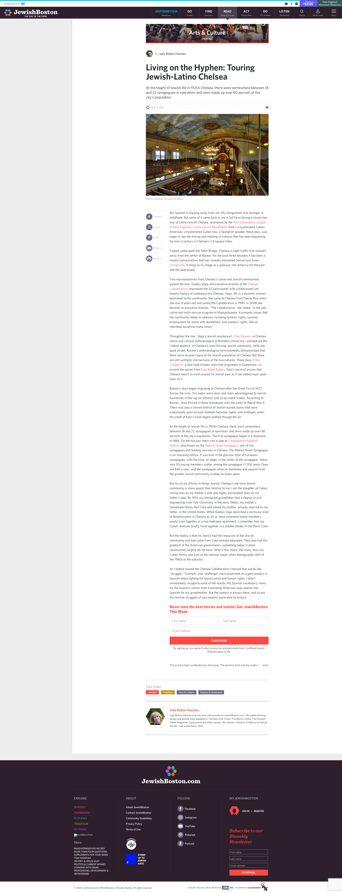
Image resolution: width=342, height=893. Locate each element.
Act (246, 12)
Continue (249, 872)
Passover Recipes (95, 848)
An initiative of (12, 4)
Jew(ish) (152, 692)
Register (259, 811)
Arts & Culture (207, 32)
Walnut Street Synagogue (221, 445)
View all (207, 38)
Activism (80, 829)
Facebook (190, 808)
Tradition (168, 692)
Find (209, 12)
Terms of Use (133, 829)
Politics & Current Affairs (89, 864)
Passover (79, 848)
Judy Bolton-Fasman (172, 53)
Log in (245, 811)
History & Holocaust (211, 692)
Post (157, 227)
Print (158, 258)
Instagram (191, 817)
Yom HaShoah (82, 857)
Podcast (189, 843)
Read (227, 12)
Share (158, 216)
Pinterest (190, 834)
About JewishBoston (137, 807)
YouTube (190, 826)
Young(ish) (82, 812)
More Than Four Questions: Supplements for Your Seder (91, 853)
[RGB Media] (227, 887)
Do (265, 12)
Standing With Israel (86, 867)
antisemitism (166, 12)
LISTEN (284, 12)
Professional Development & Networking (91, 872)
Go (189, 12)
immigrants (177, 265)
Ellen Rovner (242, 336)
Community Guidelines (139, 818)
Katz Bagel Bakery (213, 369)
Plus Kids (80, 818)
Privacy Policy (134, 823)
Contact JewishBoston (138, 812)
